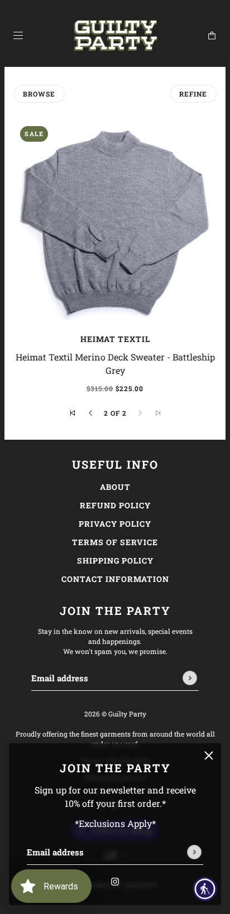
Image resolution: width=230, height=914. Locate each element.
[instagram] (115, 880)
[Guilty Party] (115, 35)
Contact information (115, 579)
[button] (73, 413)
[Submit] (194, 852)
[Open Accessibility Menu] (205, 889)
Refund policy (115, 505)
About (115, 487)
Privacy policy (115, 523)
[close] (208, 755)
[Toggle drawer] (18, 35)
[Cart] (212, 35)
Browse (39, 93)
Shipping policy (115, 560)
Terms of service (115, 542)
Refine (193, 93)
